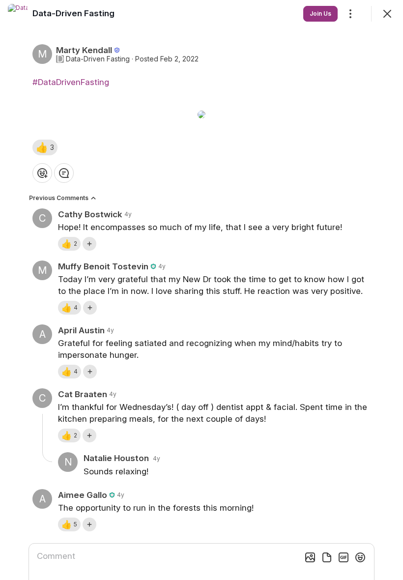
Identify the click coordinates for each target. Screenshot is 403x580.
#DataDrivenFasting (70, 82)
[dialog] (201, 290)
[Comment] (64, 173)
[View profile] (18, 14)
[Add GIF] (343, 557)
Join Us (320, 13)
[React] (42, 173)
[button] (45, 147)
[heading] (73, 13)
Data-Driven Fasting (98, 59)
